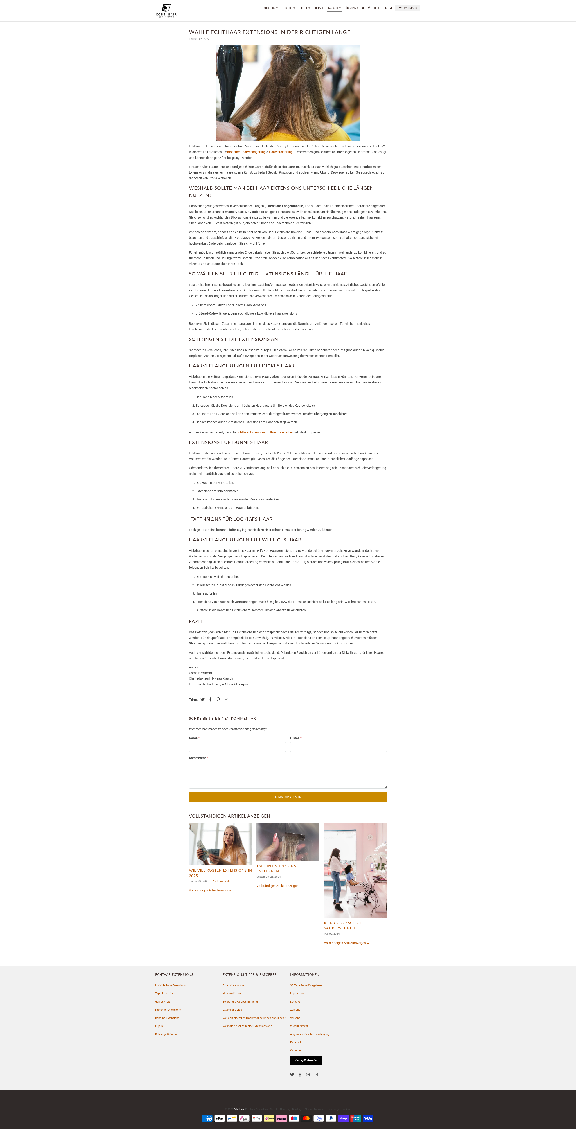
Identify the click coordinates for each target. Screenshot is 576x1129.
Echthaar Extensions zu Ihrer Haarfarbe (264, 432)
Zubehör (289, 7)
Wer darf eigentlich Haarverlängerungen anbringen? (254, 1018)
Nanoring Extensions (168, 1009)
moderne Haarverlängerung (246, 152)
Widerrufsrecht (299, 1026)
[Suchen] (391, 8)
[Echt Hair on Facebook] (300, 1074)
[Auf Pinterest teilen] (217, 699)
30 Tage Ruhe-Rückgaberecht (307, 985)
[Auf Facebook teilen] (209, 699)
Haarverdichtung (281, 152)
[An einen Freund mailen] (225, 699)
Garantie (295, 1050)
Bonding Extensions (167, 1018)
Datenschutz (298, 1042)
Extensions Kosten (234, 985)
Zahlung (295, 1009)
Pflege (305, 7)
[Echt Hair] (166, 10)
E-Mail (296, 738)
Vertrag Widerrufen (306, 1060)
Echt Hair (239, 1109)
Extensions (270, 7)
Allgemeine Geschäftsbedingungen (311, 1034)
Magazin (334, 7)
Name (194, 738)
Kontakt (295, 1001)
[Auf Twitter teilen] (201, 699)
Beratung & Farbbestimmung (240, 1001)
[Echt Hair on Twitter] (292, 1074)
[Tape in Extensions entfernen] (288, 843)
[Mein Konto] (386, 8)
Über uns (352, 7)
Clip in (159, 1026)
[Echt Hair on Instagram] (308, 1074)
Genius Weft (162, 1001)
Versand (295, 1018)
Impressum (297, 993)
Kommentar (198, 758)
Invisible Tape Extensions (170, 985)
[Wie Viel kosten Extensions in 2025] (220, 845)
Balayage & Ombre (166, 1034)
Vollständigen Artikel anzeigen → (212, 890)
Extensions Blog (232, 1009)
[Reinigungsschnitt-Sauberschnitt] (355, 871)
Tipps (319, 7)
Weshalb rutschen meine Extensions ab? (247, 1026)
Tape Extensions (165, 993)
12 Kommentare (223, 881)
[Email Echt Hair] (316, 1074)
